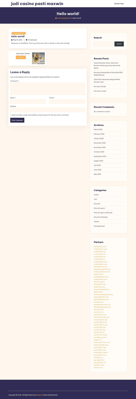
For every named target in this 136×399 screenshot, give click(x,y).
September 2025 (100, 156)
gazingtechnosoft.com (102, 304)
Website (13, 106)
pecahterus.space (100, 337)
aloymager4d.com (100, 267)
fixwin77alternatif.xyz (101, 289)
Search (98, 37)
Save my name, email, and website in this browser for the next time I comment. (40, 115)
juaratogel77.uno (100, 350)
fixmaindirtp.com (100, 246)
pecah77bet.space (100, 335)
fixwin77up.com (99, 287)
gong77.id (97, 340)
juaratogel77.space (101, 352)
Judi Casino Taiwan (23, 53)
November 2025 (100, 147)
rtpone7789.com (100, 362)
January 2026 (99, 138)
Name (13, 98)
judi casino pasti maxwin (37, 3)
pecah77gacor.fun (100, 322)
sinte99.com (98, 357)
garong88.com (99, 360)
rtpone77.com (99, 365)
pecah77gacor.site (100, 320)
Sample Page (119, 4)
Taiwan (96, 221)
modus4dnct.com (100, 249)
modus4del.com (100, 251)
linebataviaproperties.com (103, 294)
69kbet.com (98, 368)
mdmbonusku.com (100, 279)
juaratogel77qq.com (101, 345)
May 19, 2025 (17, 40)
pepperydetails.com (101, 297)
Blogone (40, 395)
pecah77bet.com (100, 315)
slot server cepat (100, 91)
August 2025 (98, 161)
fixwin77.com (99, 274)
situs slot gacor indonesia (103, 213)
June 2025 (97, 170)
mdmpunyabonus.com (102, 272)
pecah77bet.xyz (99, 327)
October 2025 (99, 152)
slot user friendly (100, 86)
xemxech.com (99, 309)
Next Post (21, 57)
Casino (96, 195)
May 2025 (97, 174)
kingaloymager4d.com (102, 269)
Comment (14, 81)
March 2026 (98, 129)
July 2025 (97, 165)
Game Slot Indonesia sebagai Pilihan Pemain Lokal (107, 81)
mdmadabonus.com (101, 277)
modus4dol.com (100, 254)
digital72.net (98, 292)
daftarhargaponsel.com (102, 307)
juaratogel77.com (100, 355)
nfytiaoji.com (99, 302)
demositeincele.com (101, 299)
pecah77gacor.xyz (100, 325)
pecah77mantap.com (101, 317)
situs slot (97, 204)
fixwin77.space (99, 282)
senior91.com (99, 312)
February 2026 (99, 134)
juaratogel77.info (100, 347)
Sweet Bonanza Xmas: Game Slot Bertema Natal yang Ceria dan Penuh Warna (107, 65)
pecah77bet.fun (99, 330)
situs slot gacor (99, 208)
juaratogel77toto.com (102, 342)
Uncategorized (64, 18)
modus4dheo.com (100, 264)
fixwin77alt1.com (100, 284)
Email (51, 98)
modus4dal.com (100, 256)
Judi (95, 199)
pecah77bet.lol (99, 332)
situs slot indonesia (101, 217)
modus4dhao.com (100, 262)
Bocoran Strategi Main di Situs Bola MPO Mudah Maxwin (108, 74)
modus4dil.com (99, 259)
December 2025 (100, 143)
